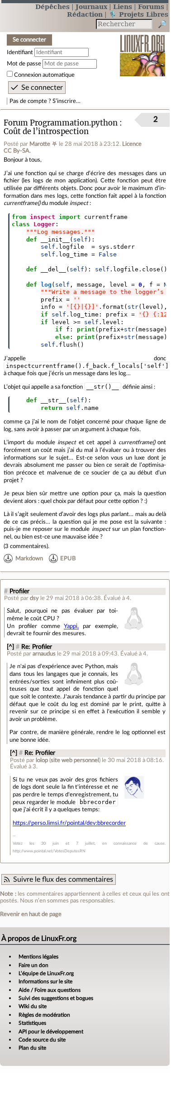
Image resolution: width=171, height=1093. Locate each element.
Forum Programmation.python (61, 123)
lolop (42, 760)
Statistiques (32, 1023)
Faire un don (33, 965)
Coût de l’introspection (46, 131)
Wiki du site (33, 1006)
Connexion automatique (44, 75)
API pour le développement (51, 1031)
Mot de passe (24, 63)
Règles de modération (44, 1015)
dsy (34, 598)
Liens (122, 6)
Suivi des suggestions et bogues (56, 998)
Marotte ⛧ (43, 144)
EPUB (68, 558)
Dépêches (52, 6)
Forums (151, 6)
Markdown (29, 558)
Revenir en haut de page (31, 914)
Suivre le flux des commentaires (63, 879)
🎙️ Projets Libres (138, 14)
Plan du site (32, 1048)
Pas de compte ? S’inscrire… (45, 101)
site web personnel (75, 760)
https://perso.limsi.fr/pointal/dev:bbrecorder (69, 823)
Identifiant (20, 52)
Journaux (91, 6)
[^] (10, 647)
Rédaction (85, 14)
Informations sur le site (45, 981)
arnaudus (44, 653)
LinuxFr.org (143, 49)
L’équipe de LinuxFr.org (46, 973)
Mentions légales (38, 956)
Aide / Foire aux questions (50, 990)
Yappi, (71, 626)
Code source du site (42, 1039)
